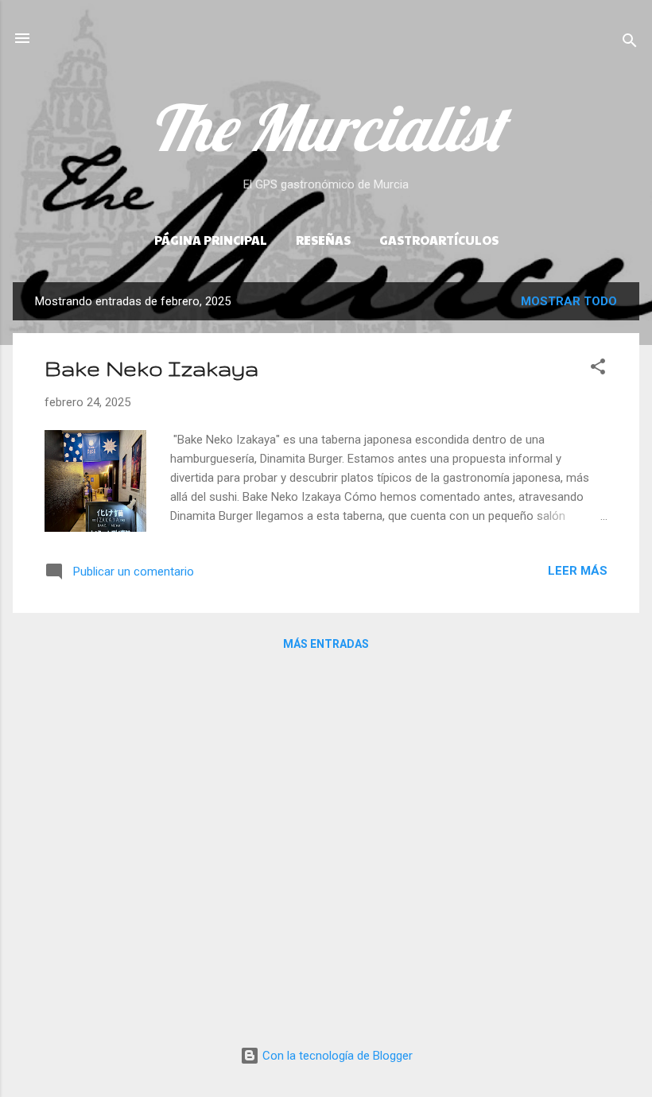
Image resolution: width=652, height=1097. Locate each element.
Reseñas (323, 239)
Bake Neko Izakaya (151, 368)
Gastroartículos (439, 239)
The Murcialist (326, 127)
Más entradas (326, 644)
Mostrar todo (569, 301)
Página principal (210, 239)
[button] (597, 369)
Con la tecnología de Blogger (336, 1056)
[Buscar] (629, 43)
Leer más (577, 571)
